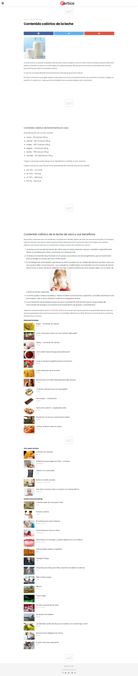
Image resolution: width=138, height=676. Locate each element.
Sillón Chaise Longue (43, 577)
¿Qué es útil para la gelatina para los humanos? (54, 361)
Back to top (69, 666)
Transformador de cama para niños (49, 502)
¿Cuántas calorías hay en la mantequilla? (51, 389)
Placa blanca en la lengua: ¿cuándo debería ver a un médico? (59, 540)
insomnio (50, 265)
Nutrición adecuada (36, 19)
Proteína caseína (42, 512)
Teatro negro (41, 596)
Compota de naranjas (44, 452)
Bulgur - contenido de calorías (47, 324)
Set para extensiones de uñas (47, 605)
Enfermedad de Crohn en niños (48, 530)
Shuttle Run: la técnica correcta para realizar (53, 417)
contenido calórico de (58, 310)
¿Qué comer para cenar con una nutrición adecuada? (56, 333)
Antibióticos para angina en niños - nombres (53, 461)
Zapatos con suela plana (45, 470)
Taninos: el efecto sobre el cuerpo (49, 426)
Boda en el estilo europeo (45, 480)
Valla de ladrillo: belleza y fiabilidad (49, 549)
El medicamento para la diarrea (48, 521)
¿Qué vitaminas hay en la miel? (48, 370)
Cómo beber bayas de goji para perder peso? (53, 352)
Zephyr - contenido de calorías (48, 342)
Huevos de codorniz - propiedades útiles (51, 408)
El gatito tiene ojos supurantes (47, 642)
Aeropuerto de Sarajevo (45, 614)
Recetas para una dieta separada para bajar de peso (56, 380)
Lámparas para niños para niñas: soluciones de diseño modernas (60, 568)
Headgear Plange (42, 558)
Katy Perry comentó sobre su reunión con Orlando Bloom (57, 489)
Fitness (26, 19)
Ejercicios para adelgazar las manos (49, 633)
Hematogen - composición (46, 398)
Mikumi (38, 586)
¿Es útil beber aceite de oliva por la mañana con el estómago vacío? (62, 624)
